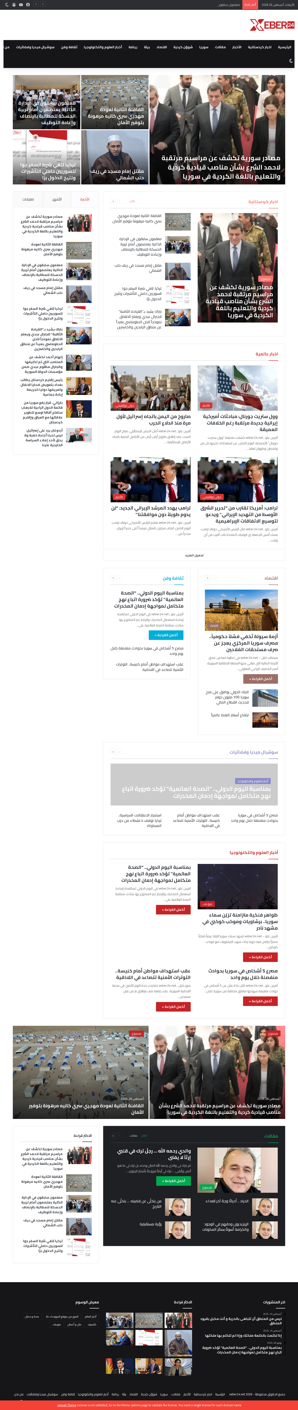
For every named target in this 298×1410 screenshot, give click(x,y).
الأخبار (236, 47)
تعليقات (28, 199)
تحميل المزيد (194, 555)
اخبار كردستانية (259, 47)
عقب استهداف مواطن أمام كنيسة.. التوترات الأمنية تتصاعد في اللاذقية (149, 667)
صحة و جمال (32, 1316)
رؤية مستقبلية (151, 1223)
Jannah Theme (67, 1405)
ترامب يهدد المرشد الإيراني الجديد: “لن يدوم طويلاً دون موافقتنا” (151, 511)
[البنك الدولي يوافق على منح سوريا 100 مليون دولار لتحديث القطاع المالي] (265, 698)
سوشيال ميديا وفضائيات (35, 47)
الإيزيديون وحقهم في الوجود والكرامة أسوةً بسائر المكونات (225, 1226)
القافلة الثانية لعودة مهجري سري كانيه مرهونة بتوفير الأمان (137, 218)
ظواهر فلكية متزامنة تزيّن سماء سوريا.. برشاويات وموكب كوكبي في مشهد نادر (240, 921)
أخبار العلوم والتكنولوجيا (103, 47)
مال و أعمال (74, 1324)
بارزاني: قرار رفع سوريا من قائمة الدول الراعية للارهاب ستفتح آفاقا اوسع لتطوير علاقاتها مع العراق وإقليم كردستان (115, 164)
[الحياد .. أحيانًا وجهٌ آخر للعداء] (265, 1207)
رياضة (133, 47)
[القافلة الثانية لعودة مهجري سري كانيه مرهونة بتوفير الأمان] (178, 222)
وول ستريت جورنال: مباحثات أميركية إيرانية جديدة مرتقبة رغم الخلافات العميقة (240, 423)
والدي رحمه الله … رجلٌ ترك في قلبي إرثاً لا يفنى (154, 1154)
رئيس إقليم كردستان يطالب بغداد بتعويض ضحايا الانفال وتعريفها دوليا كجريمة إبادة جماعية (47, 113)
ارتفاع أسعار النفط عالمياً (230, 714)
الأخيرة (84, 199)
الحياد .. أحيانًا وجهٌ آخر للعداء (227, 1200)
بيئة (147, 47)
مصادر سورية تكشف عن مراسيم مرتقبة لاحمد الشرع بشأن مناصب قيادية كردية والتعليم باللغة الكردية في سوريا (42, 226)
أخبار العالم (90, 1316)
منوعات (57, 1324)
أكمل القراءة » (260, 679)
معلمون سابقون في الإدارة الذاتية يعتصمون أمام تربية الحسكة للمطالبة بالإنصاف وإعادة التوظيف (177, 4)
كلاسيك (92, 1324)
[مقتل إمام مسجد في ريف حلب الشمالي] (178, 271)
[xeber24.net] (272, 25)
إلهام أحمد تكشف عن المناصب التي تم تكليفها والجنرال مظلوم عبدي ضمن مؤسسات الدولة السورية (115, 113)
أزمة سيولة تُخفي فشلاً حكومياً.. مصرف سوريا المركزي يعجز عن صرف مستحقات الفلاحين (243, 643)
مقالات (220, 47)
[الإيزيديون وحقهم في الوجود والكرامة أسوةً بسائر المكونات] (265, 1230)
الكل (132, 201)
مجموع (273, 1033)
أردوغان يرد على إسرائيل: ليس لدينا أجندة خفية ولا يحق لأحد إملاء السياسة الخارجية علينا (50, 168)
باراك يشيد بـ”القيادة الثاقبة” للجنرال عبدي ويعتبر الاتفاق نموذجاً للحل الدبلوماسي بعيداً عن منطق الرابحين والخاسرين (218, 167)
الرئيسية (284, 47)
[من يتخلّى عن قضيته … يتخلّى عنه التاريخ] (178, 1207)
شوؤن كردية (183, 47)
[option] (149, 129)
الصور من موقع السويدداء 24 (62, 1316)
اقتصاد (161, 47)
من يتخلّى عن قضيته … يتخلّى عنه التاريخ (136, 1203)
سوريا (203, 47)
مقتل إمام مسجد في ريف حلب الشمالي (138, 268)
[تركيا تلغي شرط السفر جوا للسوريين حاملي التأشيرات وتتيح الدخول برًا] (178, 294)
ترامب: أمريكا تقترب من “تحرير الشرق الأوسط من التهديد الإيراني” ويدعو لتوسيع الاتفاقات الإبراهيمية (239, 514)
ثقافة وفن (69, 47)
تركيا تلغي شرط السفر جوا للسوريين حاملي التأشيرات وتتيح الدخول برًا (138, 293)
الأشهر (57, 199)
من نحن (19, 1394)
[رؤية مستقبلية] (178, 1230)
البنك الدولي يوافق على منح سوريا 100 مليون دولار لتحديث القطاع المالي (227, 697)
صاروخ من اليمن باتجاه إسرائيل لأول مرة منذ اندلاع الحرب (153, 419)
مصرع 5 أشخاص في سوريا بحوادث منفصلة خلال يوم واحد (147, 651)
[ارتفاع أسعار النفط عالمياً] (265, 720)
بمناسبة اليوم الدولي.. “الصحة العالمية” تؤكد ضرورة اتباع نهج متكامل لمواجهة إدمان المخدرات (148, 599)
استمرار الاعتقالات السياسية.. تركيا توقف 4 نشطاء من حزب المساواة (139, 820)
